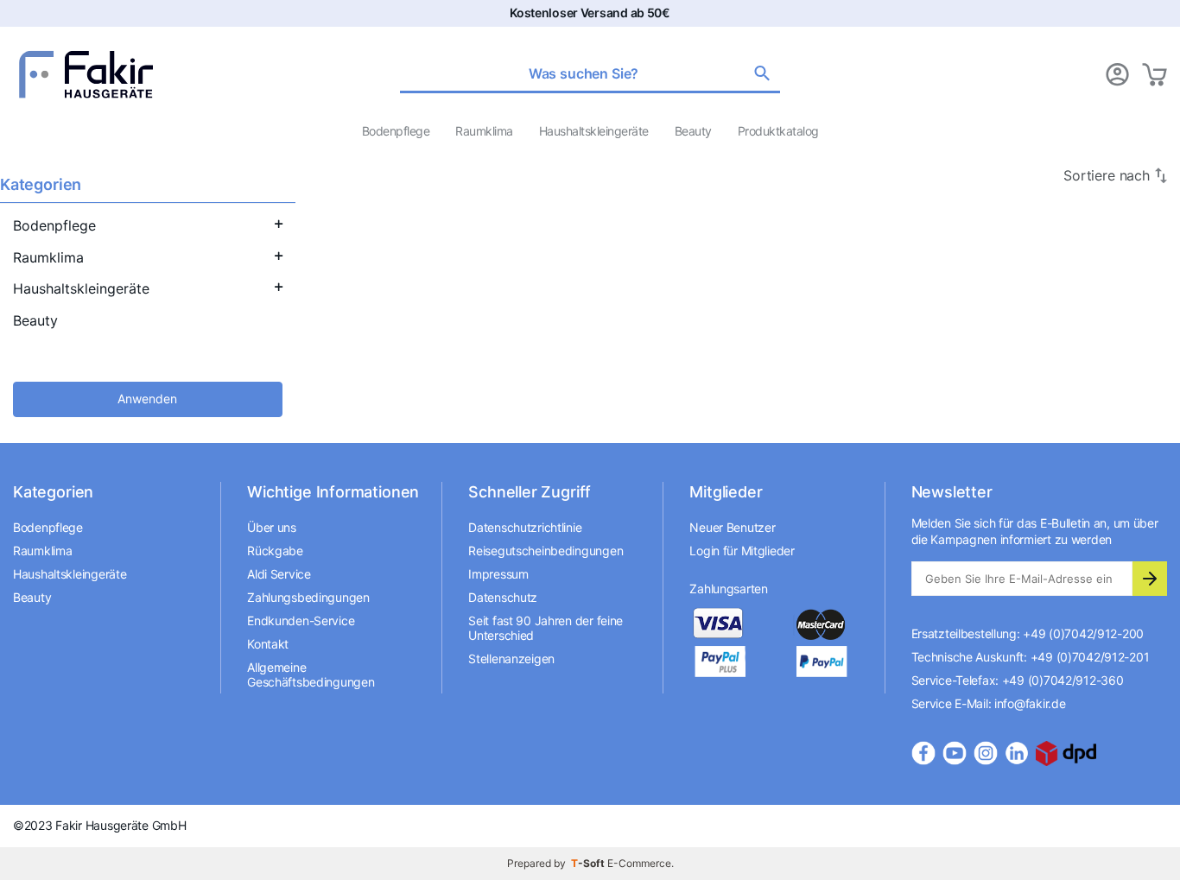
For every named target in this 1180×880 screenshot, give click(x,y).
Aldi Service (279, 574)
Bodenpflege (396, 130)
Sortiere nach (1106, 175)
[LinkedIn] (1017, 753)
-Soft (589, 863)
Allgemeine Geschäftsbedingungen (310, 674)
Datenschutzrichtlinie (524, 527)
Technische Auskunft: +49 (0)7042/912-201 (1030, 656)
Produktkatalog (778, 130)
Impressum (498, 574)
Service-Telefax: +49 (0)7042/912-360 (1017, 680)
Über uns (271, 527)
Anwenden (147, 398)
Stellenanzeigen (511, 658)
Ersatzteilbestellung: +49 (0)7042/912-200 (1028, 633)
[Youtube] (954, 753)
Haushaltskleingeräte (594, 130)
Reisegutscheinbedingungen (545, 550)
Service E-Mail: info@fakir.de (988, 703)
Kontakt (268, 643)
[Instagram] (986, 753)
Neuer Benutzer (732, 527)
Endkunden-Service (300, 620)
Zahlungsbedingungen (308, 597)
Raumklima (484, 130)
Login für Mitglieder (741, 550)
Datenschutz (502, 597)
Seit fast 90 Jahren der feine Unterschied (545, 628)
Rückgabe (275, 550)
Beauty (693, 130)
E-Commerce (639, 863)
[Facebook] (923, 753)
